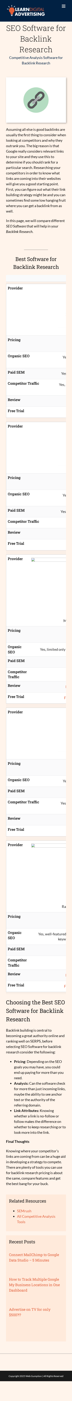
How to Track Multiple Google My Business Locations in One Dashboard (34, 1285)
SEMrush (24, 1211)
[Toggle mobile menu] (64, 6)
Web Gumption (34, 1376)
